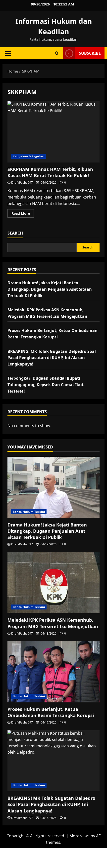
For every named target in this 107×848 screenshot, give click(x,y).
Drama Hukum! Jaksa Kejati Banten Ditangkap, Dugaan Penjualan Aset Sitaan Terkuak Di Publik (49, 289)
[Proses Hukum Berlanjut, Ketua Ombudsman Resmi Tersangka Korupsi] (53, 671)
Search (15, 233)
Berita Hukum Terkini (29, 512)
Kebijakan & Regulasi (29, 156)
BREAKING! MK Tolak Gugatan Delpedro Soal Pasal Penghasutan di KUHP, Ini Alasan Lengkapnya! (51, 358)
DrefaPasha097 (22, 182)
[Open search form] (57, 53)
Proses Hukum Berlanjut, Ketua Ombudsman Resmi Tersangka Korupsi (50, 712)
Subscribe (90, 53)
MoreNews (79, 836)
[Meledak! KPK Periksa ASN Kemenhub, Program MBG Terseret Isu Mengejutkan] (53, 582)
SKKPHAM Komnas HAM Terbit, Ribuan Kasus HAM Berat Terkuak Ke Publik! (53, 131)
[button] (7, 53)
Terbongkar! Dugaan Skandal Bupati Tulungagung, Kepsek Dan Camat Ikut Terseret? (45, 384)
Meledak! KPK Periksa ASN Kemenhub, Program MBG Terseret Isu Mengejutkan (52, 623)
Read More (22, 214)
